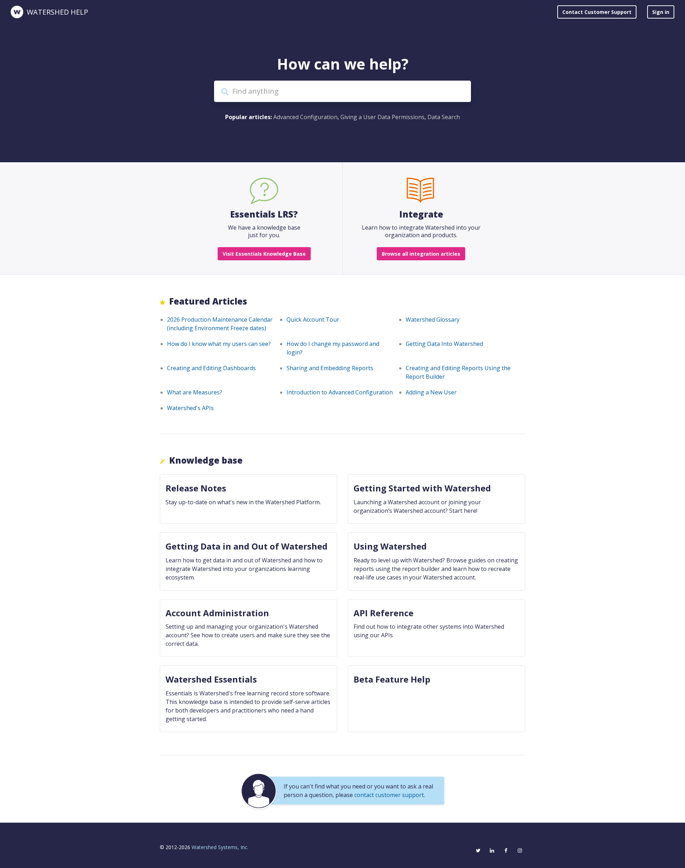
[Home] (17, 12)
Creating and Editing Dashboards (211, 368)
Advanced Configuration (305, 117)
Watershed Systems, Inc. (220, 847)
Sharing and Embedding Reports (329, 368)
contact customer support (389, 795)
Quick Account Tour (312, 319)
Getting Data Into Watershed (444, 344)
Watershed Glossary (433, 319)
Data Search (443, 117)
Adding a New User (431, 392)
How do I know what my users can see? (219, 344)
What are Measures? (194, 392)
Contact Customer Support (596, 12)
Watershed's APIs (190, 408)
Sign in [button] (660, 12)
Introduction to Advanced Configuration (339, 392)
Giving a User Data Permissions (382, 117)
